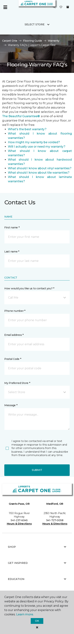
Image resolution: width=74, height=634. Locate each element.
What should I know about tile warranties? (39, 172)
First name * (12, 227)
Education (16, 579)
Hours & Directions (19, 523)
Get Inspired (18, 563)
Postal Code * (12, 359)
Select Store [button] (35, 24)
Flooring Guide (32, 40)
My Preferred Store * (17, 383)
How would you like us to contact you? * (29, 288)
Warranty (53, 40)
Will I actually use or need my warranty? (36, 146)
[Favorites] (60, 7)
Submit (37, 470)
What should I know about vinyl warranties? (39, 168)
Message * (10, 405)
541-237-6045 (19, 520)
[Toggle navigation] (5, 7)
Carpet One (9, 40)
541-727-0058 (54, 520)
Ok (37, 620)
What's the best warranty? (27, 129)
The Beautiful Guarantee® (21, 116)
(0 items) (67, 7)
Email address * (14, 335)
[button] (54, 7)
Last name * (11, 251)
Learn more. (25, 614)
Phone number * (14, 311)
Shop (12, 546)
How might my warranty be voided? (34, 142)
